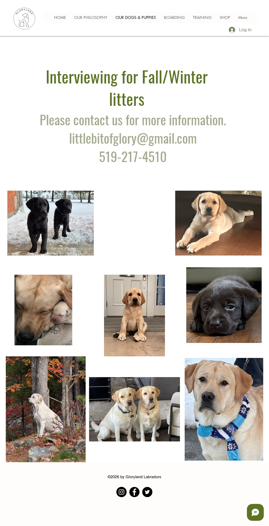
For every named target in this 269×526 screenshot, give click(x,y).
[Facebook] (134, 492)
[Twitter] (147, 492)
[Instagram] (121, 492)
